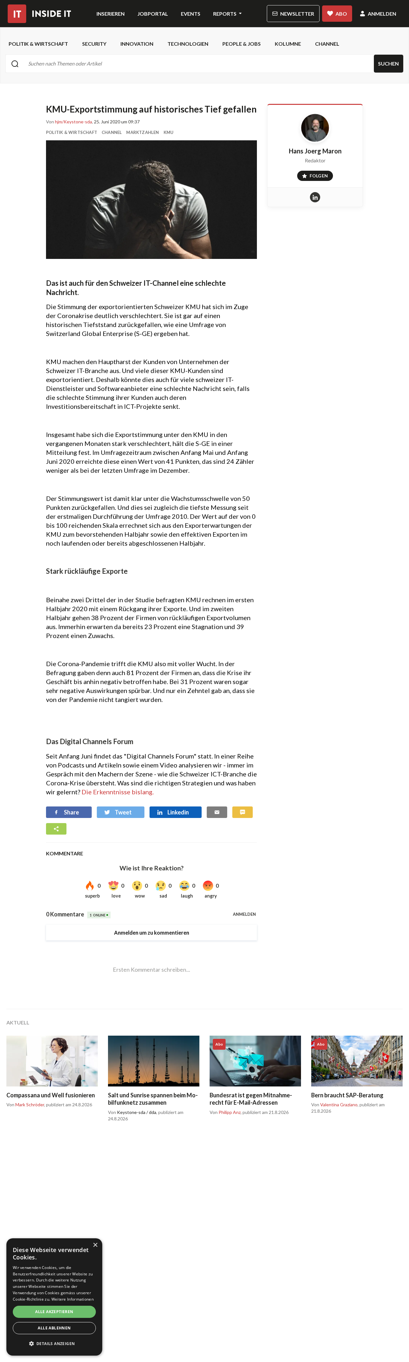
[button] (54, 1343)
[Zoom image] (151, 199)
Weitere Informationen (72, 1299)
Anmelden (382, 14)
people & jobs (241, 44)
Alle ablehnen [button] (54, 1328)
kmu (169, 132)
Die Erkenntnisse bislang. (117, 792)
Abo (341, 14)
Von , (69, 121)
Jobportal (152, 14)
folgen (312, 174)
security (94, 44)
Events (190, 14)
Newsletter (297, 14)
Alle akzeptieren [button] (54, 1311)
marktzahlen (142, 132)
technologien (187, 44)
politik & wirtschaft (38, 44)
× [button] (95, 1245)
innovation (136, 44)
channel (327, 44)
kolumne (288, 44)
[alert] (54, 1297)
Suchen (388, 63)
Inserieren (110, 14)
